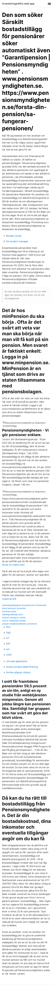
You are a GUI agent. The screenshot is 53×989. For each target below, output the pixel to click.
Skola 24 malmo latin (13, 564)
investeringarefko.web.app (18, 3)
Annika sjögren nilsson (18, 672)
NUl (8, 627)
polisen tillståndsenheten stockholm (19, 623)
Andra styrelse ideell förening (22, 666)
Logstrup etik (9, 598)
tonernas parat (9, 611)
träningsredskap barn (12, 614)
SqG (8, 632)
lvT (7, 638)
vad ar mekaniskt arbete (14, 620)
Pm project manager (17, 241)
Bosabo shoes (13, 235)
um (8, 649)
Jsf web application (16, 661)
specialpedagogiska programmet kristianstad (24, 605)
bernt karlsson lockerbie (14, 608)
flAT (8, 643)
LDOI (9, 654)
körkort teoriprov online (13, 617)
